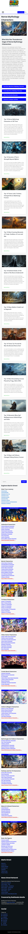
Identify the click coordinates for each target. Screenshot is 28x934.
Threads (5, 921)
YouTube (5, 920)
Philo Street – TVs (5, 890)
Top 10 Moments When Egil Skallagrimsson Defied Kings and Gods (13, 417)
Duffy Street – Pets (5, 884)
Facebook (5, 914)
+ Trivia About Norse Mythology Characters (12, 90)
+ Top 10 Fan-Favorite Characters (10, 95)
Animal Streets (4, 892)
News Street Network (6, 882)
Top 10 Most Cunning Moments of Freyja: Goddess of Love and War (13, 234)
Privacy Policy (4, 872)
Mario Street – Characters (7, 887)
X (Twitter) (5, 918)
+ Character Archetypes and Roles (10, 99)
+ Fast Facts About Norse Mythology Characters (13, 86)
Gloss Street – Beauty (6, 889)
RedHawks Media (11, 902)
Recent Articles (21, 12)
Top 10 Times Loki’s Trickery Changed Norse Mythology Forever (12, 195)
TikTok (4, 923)
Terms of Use (4, 871)
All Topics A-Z (4, 868)
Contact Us (3, 865)
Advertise (3, 869)
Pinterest (5, 924)
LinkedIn (5, 917)
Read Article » (7, 137)
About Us (3, 863)
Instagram (5, 915)
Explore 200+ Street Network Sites (9, 893)
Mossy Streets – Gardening (7, 886)
